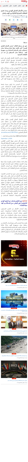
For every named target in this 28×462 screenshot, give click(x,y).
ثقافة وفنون (5, 6)
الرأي (10, 6)
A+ (2, 41)
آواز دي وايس (23, 17)
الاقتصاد (15, 6)
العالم (19, 6)
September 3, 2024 (6, 138)
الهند (23, 6)
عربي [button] (2, 1)
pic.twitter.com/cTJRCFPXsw (9, 132)
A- (5, 41)
